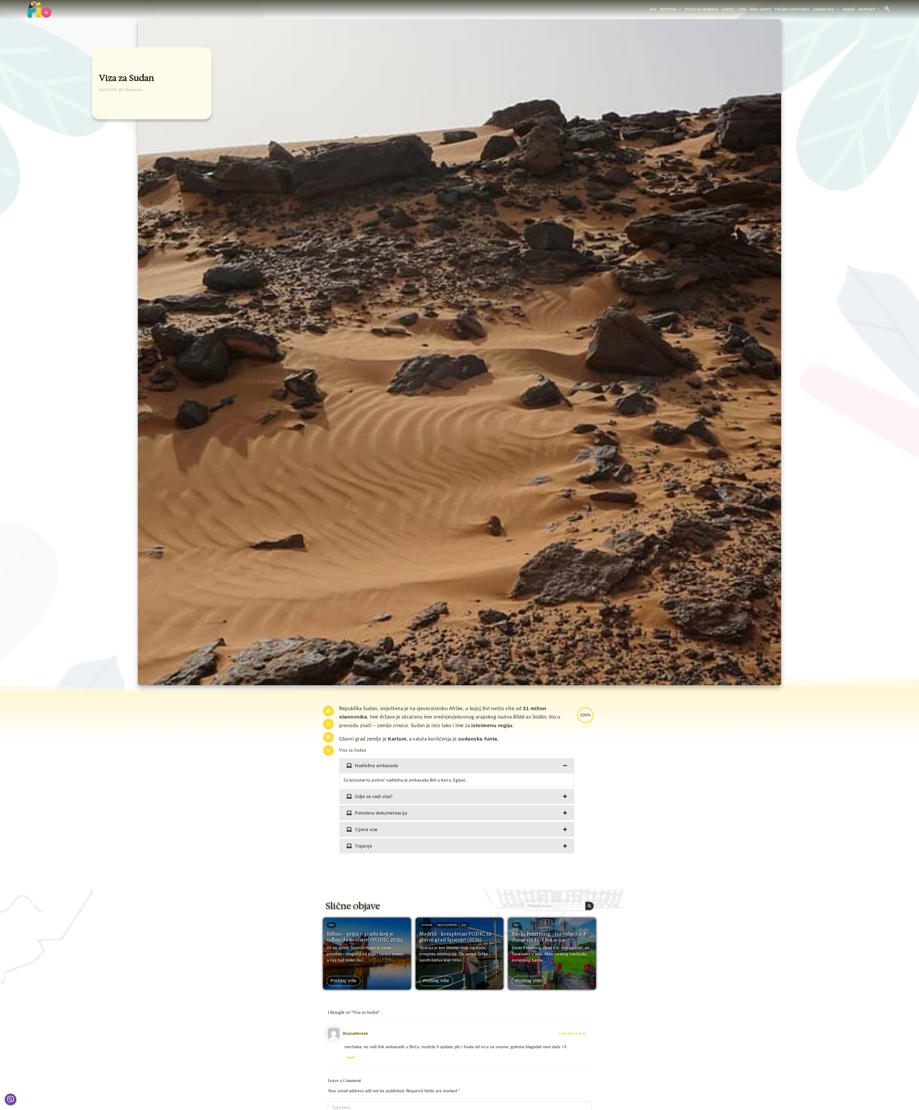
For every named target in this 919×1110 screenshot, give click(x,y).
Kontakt (866, 9)
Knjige (849, 9)
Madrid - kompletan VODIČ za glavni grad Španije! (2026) (455, 937)
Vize (742, 9)
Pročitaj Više (344, 981)
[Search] (589, 906)
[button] (328, 711)
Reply (351, 1057)
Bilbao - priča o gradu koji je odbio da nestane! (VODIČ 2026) (365, 937)
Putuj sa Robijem (701, 9)
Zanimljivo (824, 9)
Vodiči (728, 9)
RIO (653, 9)
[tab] (456, 765)
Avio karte (760, 9)
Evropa (427, 925)
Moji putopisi (447, 925)
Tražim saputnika (792, 9)
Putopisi (668, 9)
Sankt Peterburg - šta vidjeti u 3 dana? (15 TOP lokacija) (549, 937)
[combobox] (554, 906)
